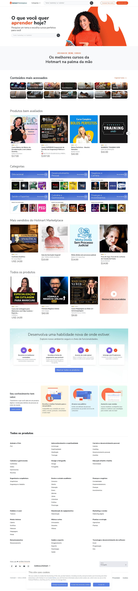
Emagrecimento (56, 543)
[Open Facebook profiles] (11, 566)
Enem (53, 490)
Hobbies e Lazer (16, 511)
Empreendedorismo (99, 484)
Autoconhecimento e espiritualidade (64, 443)
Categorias (35, 3)
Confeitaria (13, 464)
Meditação (54, 452)
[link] (18, 86)
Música (53, 528)
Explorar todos (119, 78)
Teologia (54, 455)
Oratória (95, 455)
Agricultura (96, 522)
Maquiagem (14, 531)
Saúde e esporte (57, 540)
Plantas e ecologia (99, 519)
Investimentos (97, 490)
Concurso (54, 481)
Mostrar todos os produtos (68, 370)
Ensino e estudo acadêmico (61, 478)
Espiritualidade (56, 449)
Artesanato (55, 522)
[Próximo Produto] (128, 131)
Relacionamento (15, 543)
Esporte (54, 546)
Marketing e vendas (100, 511)
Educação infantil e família (102, 461)
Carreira (95, 446)
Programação (97, 546)
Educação (54, 487)
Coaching (95, 449)
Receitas (13, 473)
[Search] (91, 3)
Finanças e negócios (100, 478)
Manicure (13, 528)
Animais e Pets (15, 443)
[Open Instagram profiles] (28, 566)
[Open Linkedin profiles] (20, 566)
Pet (11, 446)
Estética (13, 525)
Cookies (125, 578)
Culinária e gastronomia (19, 461)
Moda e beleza (15, 519)
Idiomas (53, 493)
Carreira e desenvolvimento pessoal (106, 443)
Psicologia (54, 505)
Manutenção (55, 514)
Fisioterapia (55, 549)
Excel (94, 543)
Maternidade (97, 464)
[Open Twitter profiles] (15, 566)
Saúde (53, 552)
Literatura (54, 499)
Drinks (12, 467)
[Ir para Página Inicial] (18, 3)
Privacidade (116, 578)
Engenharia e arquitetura (19, 478)
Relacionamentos (16, 540)
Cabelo (12, 522)
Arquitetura (14, 481)
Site (94, 549)
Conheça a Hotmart (41, 566)
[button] (113, 564)
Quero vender (15, 409)
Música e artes (56, 519)
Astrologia (54, 446)
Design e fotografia (58, 461)
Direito (53, 484)
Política (53, 502)
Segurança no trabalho (17, 484)
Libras (53, 496)
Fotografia (54, 467)
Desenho (54, 525)
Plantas (95, 525)
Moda (12, 534)
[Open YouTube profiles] (24, 566)
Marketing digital (98, 514)
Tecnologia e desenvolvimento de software (109, 540)
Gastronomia (14, 470)
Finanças (95, 487)
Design (53, 464)
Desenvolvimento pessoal (101, 452)
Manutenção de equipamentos (62, 511)
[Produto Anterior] (10, 131)
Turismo (12, 514)
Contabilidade (97, 481)
